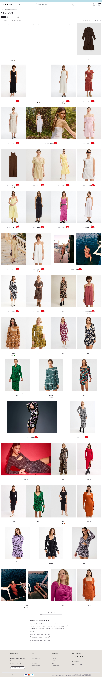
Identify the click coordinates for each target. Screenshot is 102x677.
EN (81, 664)
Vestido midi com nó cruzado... (82, 435)
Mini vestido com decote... (89, 351)
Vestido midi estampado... (89, 99)
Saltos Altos (34, 643)
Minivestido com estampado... (32, 435)
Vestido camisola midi (13, 267)
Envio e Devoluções (36, 658)
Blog (53, 663)
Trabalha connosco (56, 660)
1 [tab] (2, 65)
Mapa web (89, 675)
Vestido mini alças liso (38, 267)
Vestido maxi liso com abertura (63, 99)
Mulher (12, 4)
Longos (15, 17)
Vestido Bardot (13, 519)
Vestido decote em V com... (51, 561)
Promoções (34, 663)
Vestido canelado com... (13, 351)
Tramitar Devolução (36, 665)
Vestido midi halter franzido (38, 225)
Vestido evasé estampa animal (38, 351)
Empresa (54, 658)
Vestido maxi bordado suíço (51, 141)
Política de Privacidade (56, 675)
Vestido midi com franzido (63, 24)
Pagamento (34, 660)
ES (76, 664)
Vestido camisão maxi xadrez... (63, 477)
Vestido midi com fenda (88, 477)
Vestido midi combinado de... (38, 24)
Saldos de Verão (55, 665)
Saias (47, 637)
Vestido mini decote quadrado (89, 603)
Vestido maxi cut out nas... (13, 99)
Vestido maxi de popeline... (88, 225)
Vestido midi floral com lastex (64, 183)
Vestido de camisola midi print (17, 393)
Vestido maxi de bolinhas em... (63, 225)
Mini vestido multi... (84, 393)
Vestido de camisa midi (13, 309)
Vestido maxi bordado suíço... (13, 225)
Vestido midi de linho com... (13, 141)
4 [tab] (4, 65)
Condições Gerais (78, 675)
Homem (18, 4)
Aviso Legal (84, 675)
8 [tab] (7, 149)
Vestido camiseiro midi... (89, 56)
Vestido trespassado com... (38, 519)
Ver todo (4, 17)
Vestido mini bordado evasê (88, 183)
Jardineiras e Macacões (37, 637)
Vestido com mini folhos (76, 267)
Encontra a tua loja (18, 667)
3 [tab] (3, 65)
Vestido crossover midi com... (38, 309)
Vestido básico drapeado (64, 603)
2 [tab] (53, 65)
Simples (20, 17)
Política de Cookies (64, 675)
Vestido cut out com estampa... (84, 561)
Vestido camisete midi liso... (13, 24)
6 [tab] (81, 107)
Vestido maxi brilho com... (26, 477)
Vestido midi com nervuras (63, 519)
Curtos (9, 17)
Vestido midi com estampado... (63, 309)
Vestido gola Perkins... (17, 561)
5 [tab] (5, 65)
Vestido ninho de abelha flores (89, 141)
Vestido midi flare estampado (64, 351)
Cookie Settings (71, 675)
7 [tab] (6, 149)
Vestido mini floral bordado (38, 183)
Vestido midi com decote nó (88, 519)
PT (78, 664)
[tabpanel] (13, 81)
